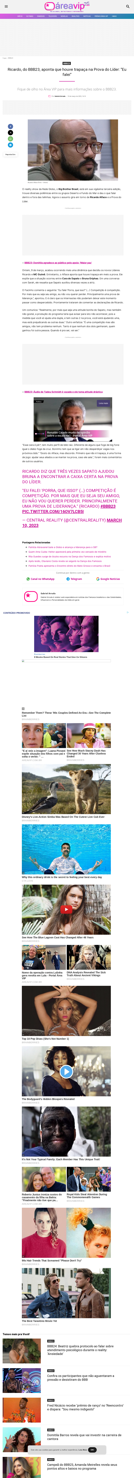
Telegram (76, 579)
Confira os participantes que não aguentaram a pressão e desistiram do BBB (80, 1378)
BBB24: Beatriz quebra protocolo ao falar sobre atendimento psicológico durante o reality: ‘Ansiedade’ (80, 1350)
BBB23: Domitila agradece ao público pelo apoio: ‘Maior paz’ (58, 262)
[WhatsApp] (10, 138)
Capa (4, 58)
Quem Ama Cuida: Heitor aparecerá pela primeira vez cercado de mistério (67, 552)
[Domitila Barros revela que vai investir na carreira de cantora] (22, 1439)
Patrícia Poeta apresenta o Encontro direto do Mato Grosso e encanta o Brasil (69, 566)
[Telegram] (10, 145)
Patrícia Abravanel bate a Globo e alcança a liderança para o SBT (63, 547)
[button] (117, 6)
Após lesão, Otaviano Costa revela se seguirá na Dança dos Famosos (65, 561)
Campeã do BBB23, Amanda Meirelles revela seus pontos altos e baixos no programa (82, 1466)
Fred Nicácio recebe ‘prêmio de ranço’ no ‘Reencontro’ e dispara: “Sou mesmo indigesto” (85, 1407)
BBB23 (10, 58)
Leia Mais (83, 1450)
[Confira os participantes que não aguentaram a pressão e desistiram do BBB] (22, 1380)
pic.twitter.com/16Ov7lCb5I (53, 511)
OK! (92, 1450)
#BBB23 (108, 506)
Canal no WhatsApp (42, 579)
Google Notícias (110, 579)
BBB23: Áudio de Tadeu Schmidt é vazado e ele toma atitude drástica (63, 391)
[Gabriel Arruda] (50, 96)
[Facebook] (10, 126)
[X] (10, 132)
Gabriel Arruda (60, 96)
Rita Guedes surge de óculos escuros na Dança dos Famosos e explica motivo (70, 556)
